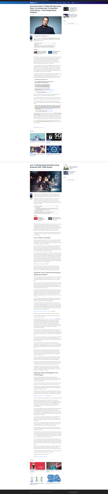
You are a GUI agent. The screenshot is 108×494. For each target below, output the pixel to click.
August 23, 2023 (32, 485)
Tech (57, 2)
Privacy (38, 0)
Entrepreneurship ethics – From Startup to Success (57, 218)
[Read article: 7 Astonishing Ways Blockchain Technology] (50, 52)
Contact (35, 0)
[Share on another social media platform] (31, 40)
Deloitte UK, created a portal (49, 319)
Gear (60, 2)
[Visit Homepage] (33, 3)
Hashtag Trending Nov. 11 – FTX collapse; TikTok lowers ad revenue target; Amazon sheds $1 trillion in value (73, 9)
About (32, 0)
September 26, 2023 (55, 54)
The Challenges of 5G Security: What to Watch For (53, 142)
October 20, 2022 (72, 169)
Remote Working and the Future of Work (43, 209)
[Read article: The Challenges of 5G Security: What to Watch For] (54, 137)
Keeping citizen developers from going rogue (42, 213)
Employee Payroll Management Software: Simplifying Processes (47, 208)
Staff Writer (32, 14)
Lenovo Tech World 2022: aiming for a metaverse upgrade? (73, 167)
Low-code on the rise (38, 210)
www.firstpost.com (41, 127)
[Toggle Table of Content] (54, 43)
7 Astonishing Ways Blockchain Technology (56, 52)
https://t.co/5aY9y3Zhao (46, 108)
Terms (40, 0)
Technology (41, 14)
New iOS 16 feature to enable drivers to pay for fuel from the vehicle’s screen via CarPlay (73, 15)
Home (30, 0)
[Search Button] (77, 2)
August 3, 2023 (49, 484)
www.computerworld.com (42, 456)
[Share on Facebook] (31, 36)
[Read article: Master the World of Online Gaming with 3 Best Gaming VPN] (36, 52)
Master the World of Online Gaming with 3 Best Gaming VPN (42, 52)
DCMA (42, 0)
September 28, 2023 (41, 221)
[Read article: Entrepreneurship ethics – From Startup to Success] (50, 218)
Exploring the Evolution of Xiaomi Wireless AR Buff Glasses (45, 45)
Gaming (64, 2)
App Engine (54, 278)
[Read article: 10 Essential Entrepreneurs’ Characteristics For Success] (36, 218)
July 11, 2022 (37, 14)
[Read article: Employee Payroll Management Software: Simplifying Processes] (37, 478)
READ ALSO (36, 44)
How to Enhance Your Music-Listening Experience (72, 172)
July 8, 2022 (49, 92)
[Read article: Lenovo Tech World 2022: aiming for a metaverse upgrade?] (66, 168)
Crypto (68, 2)
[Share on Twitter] (31, 38)
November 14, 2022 (72, 12)
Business (73, 2)
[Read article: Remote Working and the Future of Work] (54, 478)
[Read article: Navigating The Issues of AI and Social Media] (37, 137)
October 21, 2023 (41, 54)
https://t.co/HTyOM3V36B (48, 90)
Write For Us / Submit (45, 0)
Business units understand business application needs (44, 212)
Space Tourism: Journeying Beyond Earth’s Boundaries (44, 46)
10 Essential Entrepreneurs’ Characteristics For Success (42, 219)
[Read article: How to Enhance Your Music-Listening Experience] (66, 173)
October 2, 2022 (72, 174)
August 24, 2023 (55, 220)
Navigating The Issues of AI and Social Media (37, 141)
